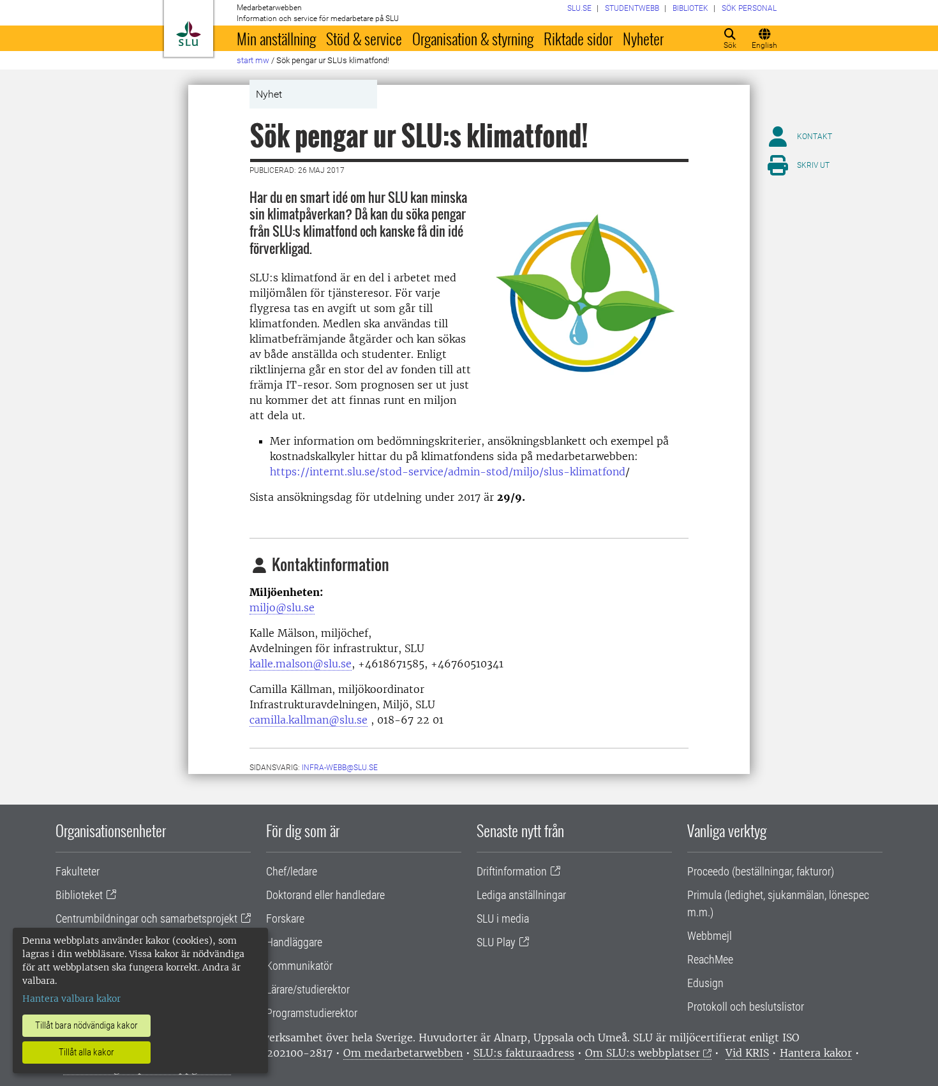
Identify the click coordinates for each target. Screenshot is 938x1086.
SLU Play (496, 942)
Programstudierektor (311, 1013)
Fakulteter (78, 871)
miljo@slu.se (282, 607)
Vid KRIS (747, 1052)
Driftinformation (512, 871)
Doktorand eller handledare (325, 895)
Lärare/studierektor (308, 989)
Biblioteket (79, 895)
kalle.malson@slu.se (300, 663)
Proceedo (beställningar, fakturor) (760, 871)
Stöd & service (364, 38)
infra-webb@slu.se (340, 767)
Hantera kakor (816, 1052)
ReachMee (710, 959)
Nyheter (643, 38)
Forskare (285, 918)
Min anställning (276, 38)
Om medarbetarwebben (403, 1052)
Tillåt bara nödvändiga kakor (86, 1025)
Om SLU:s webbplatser (642, 1052)
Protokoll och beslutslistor (745, 1006)
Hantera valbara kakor (71, 998)
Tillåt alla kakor (86, 1052)
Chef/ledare (291, 871)
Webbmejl (709, 935)
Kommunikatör (299, 965)
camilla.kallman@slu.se (308, 719)
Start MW (253, 60)
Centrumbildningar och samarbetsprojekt (146, 918)
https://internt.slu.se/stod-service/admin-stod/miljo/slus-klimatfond (447, 471)
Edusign (705, 983)
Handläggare (294, 942)
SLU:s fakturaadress (523, 1052)
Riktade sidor (578, 38)
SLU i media (503, 918)
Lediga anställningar (521, 895)
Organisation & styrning (472, 38)
